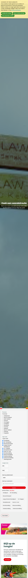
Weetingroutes (7, 459)
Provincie (4, 414)
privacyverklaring (16, 10)
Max (3, 470)
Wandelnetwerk (8, 450)
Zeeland (6, 428)
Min (3, 466)
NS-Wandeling (7, 442)
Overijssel (6, 423)
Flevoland (6, 425)
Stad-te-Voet (7, 451)
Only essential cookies (7, 15)
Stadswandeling (8, 456)
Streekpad (6, 440)
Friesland (6, 433)
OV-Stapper (7, 448)
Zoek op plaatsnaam (7, 475)
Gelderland (7, 416)
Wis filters (12, 490)
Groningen (6, 422)
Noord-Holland (7, 430)
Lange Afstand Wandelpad (7, 446)
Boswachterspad (8, 443)
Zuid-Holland (7, 419)
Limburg (6, 431)
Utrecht (6, 420)
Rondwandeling (8, 453)
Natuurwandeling (8, 454)
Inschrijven (7, 559)
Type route (5, 438)
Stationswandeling (8, 457)
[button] (5, 515)
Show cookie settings (19, 13)
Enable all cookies (6, 13)
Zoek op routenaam (7, 481)
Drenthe (6, 427)
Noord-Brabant (8, 417)
